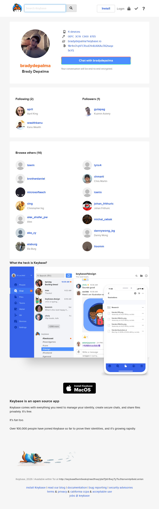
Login (120, 9)
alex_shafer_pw (37, 217)
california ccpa (79, 491)
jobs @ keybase (79, 496)
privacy (62, 491)
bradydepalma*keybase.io (84, 41)
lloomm (99, 246)
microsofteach (36, 192)
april (30, 109)
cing (30, 204)
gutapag (99, 109)
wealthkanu (35, 123)
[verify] (136, 8)
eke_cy (31, 233)
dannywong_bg (104, 231)
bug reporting (98, 487)
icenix (98, 192)
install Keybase (36, 487)
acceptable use (102, 491)
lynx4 (97, 165)
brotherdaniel (36, 179)
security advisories (121, 487)
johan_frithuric (103, 204)
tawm (31, 165)
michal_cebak (103, 219)
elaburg (32, 244)
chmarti (99, 176)
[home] (17, 7)
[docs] (143, 8)
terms (50, 491)
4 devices (74, 32)
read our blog (56, 487)
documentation (77, 487)
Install (106, 8)
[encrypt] (128, 8)
